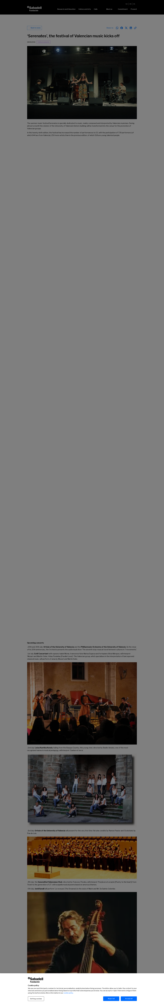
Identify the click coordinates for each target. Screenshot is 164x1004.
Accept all (128, 999)
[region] (82, 988)
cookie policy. (68, 993)
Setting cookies (36, 999)
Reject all (111, 999)
